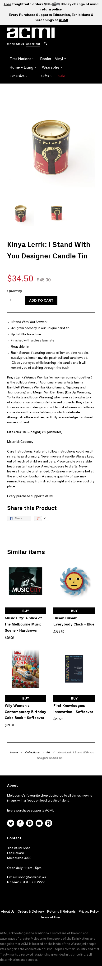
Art (48, 752)
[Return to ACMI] (48, 824)
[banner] (31, 35)
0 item (15, 44)
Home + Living (21, 68)
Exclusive (17, 76)
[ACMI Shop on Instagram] (29, 824)
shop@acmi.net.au (32, 877)
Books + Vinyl (52, 59)
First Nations (20, 59)
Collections (32, 752)
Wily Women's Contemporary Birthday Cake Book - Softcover (25, 712)
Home (14, 752)
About (12, 785)
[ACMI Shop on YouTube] (39, 824)
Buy (25, 611)
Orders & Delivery (31, 912)
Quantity (14, 291)
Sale (61, 76)
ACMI (63, 20)
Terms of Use (50, 917)
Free (7, 4)
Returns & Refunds (61, 912)
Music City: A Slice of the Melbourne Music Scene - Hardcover (23, 624)
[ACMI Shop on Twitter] (10, 824)
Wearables (51, 68)
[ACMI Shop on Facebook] (20, 824)
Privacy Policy (89, 912)
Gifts (45, 76)
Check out (33, 44)
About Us (7, 912)
